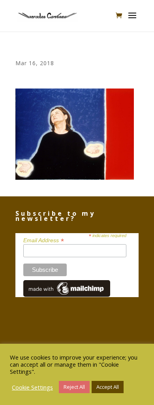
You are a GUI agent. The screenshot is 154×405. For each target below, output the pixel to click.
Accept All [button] (107, 386)
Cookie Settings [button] (32, 387)
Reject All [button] (74, 386)
